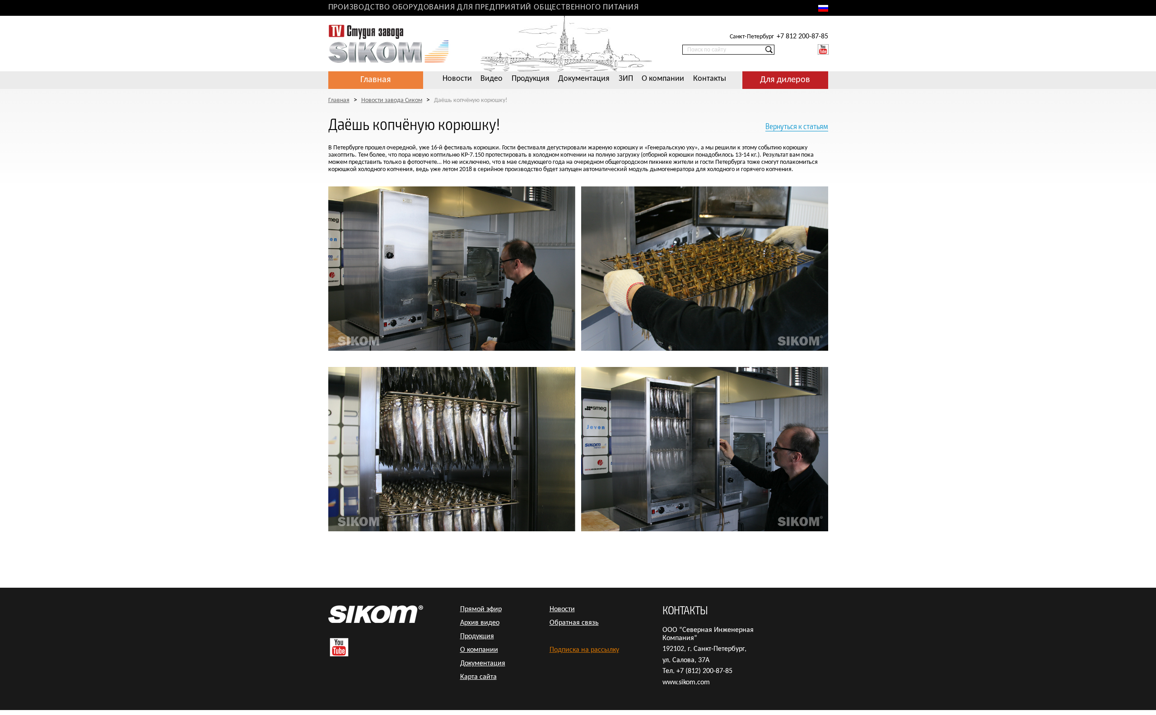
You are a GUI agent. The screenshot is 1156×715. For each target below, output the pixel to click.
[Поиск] (769, 51)
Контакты (709, 78)
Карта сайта (478, 677)
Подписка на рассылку (584, 650)
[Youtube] (823, 49)
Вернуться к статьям (796, 126)
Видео (491, 78)
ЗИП (626, 78)
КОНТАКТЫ (685, 610)
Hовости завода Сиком (391, 100)
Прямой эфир (481, 609)
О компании (663, 78)
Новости (457, 78)
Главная (375, 79)
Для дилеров (785, 79)
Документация (584, 78)
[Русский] (823, 8)
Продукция (531, 78)
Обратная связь (574, 623)
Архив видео (479, 623)
